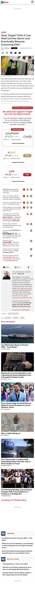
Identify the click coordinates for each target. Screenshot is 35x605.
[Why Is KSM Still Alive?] (17, 422)
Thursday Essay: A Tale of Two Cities (15, 564)
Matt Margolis (5, 48)
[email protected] (25, 306)
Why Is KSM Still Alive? (10, 433)
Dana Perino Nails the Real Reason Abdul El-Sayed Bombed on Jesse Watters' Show (16, 405)
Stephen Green (5, 349)
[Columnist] (7, 275)
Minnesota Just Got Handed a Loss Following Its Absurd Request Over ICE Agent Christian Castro (16, 375)
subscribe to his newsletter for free (21, 297)
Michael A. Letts (6, 379)
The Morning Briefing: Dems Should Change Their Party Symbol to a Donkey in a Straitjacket (16, 492)
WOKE (22, 318)
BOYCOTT (8, 318)
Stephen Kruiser (6, 495)
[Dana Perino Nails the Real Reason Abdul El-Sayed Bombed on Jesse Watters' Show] (17, 392)
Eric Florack (5, 435)
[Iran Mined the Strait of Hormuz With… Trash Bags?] (17, 333)
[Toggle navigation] (32, 2)
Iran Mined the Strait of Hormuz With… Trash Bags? (14, 346)
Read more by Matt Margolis (22, 310)
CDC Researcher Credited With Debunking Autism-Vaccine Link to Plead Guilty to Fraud (16, 461)
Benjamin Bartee (6, 465)
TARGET (15, 318)
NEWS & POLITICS (13, 313)
